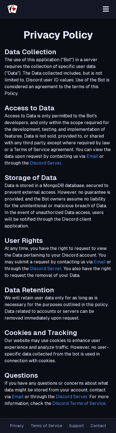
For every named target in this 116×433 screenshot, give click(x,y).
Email (92, 156)
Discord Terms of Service (79, 403)
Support (76, 425)
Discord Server (45, 163)
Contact (98, 425)
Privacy (17, 425)
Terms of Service (46, 425)
